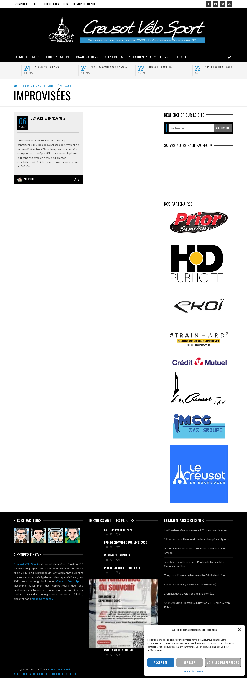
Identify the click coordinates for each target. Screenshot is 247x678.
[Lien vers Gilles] (72, 535)
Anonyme (170, 602)
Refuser (189, 662)
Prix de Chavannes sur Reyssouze (99, 66)
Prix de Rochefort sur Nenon (210, 66)
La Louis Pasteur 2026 (35, 66)
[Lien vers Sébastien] (38, 535)
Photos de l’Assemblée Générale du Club (201, 575)
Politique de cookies (192, 671)
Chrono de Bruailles (149, 66)
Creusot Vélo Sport (26, 564)
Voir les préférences (223, 662)
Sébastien (29, 179)
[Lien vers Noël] (21, 535)
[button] (239, 630)
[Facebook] (208, 4)
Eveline (168, 530)
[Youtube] (229, 4)
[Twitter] (222, 4)
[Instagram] (215, 4)
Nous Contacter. (42, 598)
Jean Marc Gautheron (177, 562)
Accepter (161, 662)
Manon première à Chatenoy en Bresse (203, 530)
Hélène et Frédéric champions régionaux (207, 539)
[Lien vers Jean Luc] (55, 535)
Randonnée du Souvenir (119, 650)
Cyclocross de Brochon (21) (199, 584)
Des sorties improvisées (48, 118)
